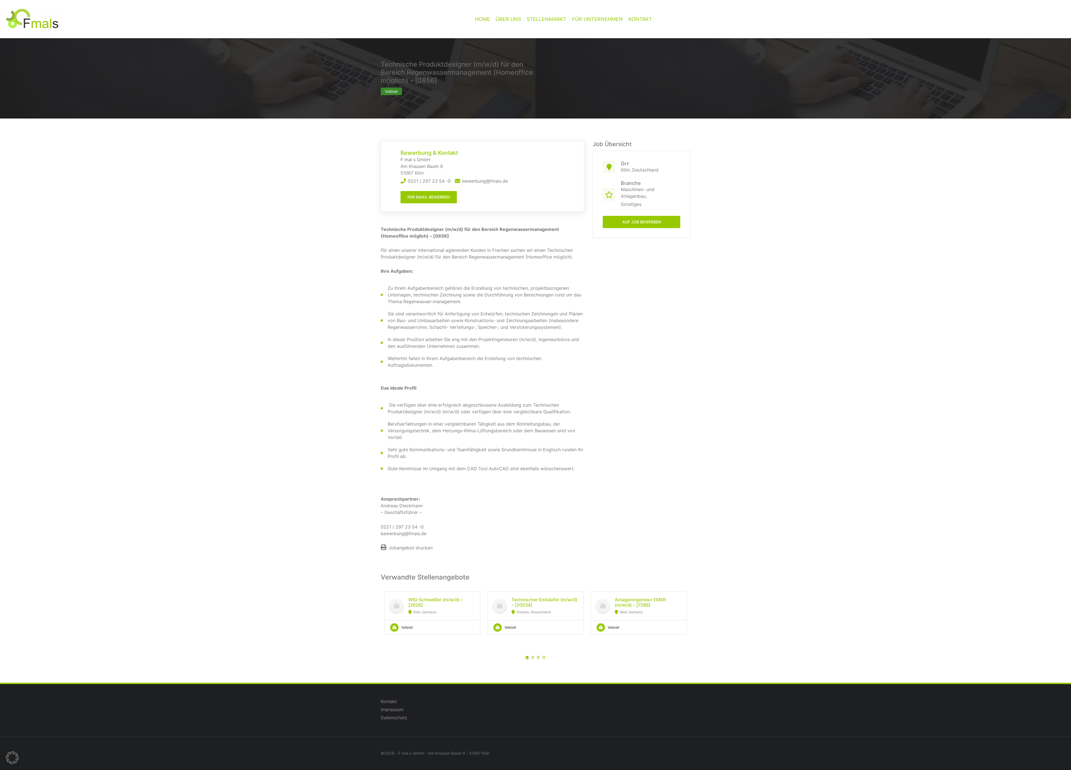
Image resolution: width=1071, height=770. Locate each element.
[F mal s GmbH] (32, 18)
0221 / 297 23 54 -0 (429, 181)
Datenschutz (394, 717)
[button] (12, 757)
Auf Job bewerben (641, 221)
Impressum (392, 709)
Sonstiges (631, 204)
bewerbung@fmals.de (485, 181)
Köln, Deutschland (639, 170)
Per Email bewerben (428, 197)
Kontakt (389, 701)
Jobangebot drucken (411, 548)
